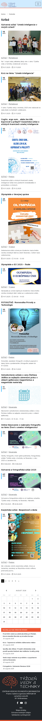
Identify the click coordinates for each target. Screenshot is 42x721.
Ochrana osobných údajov (21, 712)
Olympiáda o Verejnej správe (15, 194)
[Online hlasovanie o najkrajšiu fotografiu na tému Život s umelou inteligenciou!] (24, 441)
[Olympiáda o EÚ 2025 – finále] (24, 277)
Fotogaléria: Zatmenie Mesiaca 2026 (16, 666)
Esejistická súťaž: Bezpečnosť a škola (19, 510)
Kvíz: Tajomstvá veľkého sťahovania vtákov (19, 642)
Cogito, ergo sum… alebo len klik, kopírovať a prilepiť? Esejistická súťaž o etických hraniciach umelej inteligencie (20, 121)
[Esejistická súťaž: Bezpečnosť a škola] (24, 537)
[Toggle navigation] (38, 4)
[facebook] (17, 702)
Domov (3, 14)
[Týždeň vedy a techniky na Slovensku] (8, 5)
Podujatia (12, 14)
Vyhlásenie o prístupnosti (21, 715)
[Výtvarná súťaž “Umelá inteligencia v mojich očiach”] (24, 43)
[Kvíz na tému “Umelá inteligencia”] (24, 89)
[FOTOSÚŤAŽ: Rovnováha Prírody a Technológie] (24, 332)
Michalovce (13, 58)
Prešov (11, 177)
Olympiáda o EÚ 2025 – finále (15, 264)
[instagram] (26, 702)
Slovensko (13, 407)
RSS (21, 708)
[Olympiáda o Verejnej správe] (24, 221)
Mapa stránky (21, 710)
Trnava (12, 247)
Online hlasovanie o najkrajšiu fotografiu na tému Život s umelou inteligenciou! (21, 426)
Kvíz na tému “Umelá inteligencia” (17, 73)
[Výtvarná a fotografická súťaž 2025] (24, 483)
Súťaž (4, 58)
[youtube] (21, 702)
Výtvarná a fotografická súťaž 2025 (18, 470)
